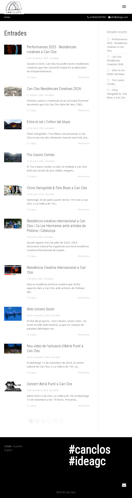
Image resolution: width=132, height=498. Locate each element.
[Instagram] (38, 452)
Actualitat (54, 58)
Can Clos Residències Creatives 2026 (54, 89)
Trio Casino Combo (40, 155)
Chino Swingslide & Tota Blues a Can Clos (57, 188)
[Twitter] (38, 457)
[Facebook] (38, 467)
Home (7, 17)
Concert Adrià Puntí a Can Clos (49, 384)
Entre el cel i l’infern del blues (48, 122)
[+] (13, 49)
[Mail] (38, 472)
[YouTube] (38, 462)
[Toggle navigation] (124, 6)
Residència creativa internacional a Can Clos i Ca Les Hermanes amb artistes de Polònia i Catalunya (56, 226)
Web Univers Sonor (40, 309)
